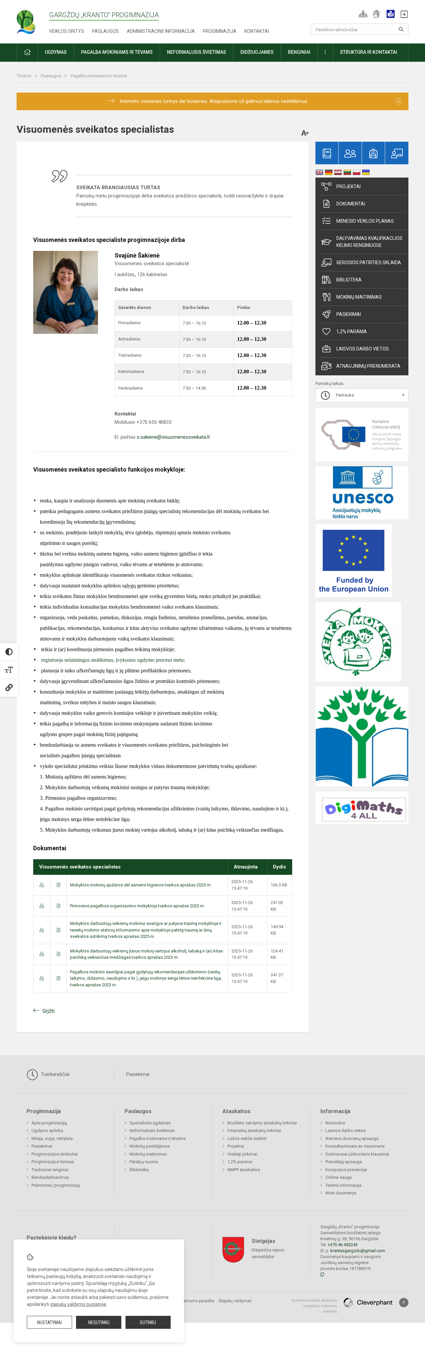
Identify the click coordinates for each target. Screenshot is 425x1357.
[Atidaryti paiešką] (401, 29)
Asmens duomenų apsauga (352, 1138)
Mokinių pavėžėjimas (149, 1146)
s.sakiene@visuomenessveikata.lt (173, 437)
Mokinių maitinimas (359, 297)
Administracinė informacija (161, 31)
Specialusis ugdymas (150, 1122)
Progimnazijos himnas (53, 1161)
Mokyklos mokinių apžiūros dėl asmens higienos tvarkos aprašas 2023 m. (141, 884)
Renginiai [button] (299, 52)
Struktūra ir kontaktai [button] (368, 52)
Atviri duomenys (340, 1192)
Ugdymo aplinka (47, 1130)
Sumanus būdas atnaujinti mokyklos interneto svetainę (314, 1306)
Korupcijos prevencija (346, 1169)
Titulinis (24, 75)
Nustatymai (49, 1322)
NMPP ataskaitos (243, 1169)
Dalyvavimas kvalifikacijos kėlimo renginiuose (369, 242)
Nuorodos (335, 1122)
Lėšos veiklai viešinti (247, 1138)
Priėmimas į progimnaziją (56, 1185)
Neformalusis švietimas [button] (196, 52)
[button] (363, 14)
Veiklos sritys (66, 31)
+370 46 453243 (343, 1244)
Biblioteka (349, 279)
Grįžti (48, 1011)
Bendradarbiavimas (50, 1177)
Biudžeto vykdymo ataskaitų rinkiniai (262, 1122)
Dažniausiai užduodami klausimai (357, 1154)
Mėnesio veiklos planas (365, 221)
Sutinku (148, 1322)
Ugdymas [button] (56, 52)
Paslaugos (105, 31)
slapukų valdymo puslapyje (78, 1304)
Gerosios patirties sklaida (368, 262)
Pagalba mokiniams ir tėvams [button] (117, 52)
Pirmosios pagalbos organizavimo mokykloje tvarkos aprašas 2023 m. (137, 905)
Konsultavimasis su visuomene (354, 1146)
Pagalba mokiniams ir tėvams (99, 75)
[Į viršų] (403, 1302)
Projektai (348, 186)
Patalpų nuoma (143, 1161)
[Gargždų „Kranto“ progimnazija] (33, 20)
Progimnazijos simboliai (55, 1154)
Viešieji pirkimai (242, 1154)
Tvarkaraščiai (54, 1074)
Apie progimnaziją (49, 1122)
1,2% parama (351, 331)
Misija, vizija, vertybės (52, 1138)
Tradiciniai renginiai (50, 1169)
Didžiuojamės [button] (257, 52)
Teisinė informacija (343, 1185)
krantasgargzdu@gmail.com (357, 1250)
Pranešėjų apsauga (343, 1161)
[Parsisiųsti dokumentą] (42, 884)
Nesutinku (99, 1322)
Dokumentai (350, 203)
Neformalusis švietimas (152, 1130)
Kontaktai (256, 31)
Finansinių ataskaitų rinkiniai (254, 1130)
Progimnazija (219, 31)
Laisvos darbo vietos (362, 348)
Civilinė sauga (338, 1177)
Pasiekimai (348, 314)
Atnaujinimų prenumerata (368, 366)
